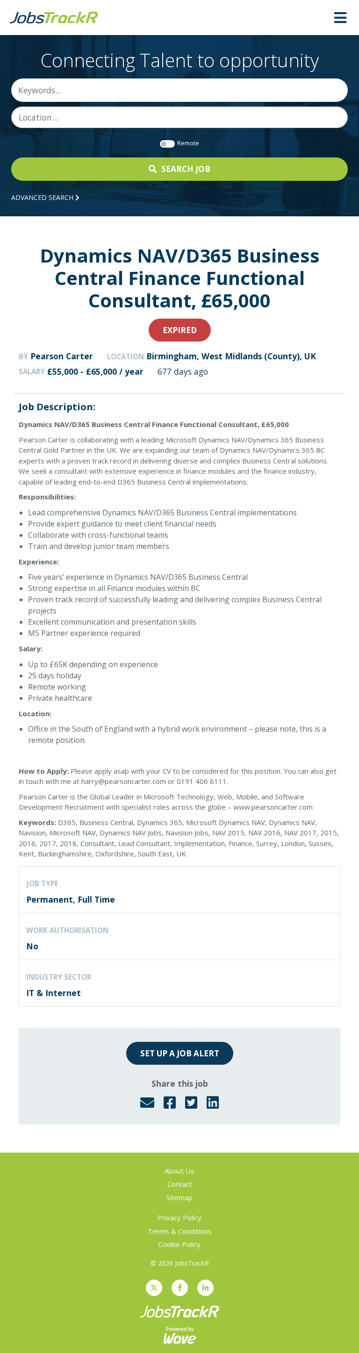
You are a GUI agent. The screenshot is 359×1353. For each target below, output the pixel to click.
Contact (179, 1184)
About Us (179, 1170)
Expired (180, 330)
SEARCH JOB (185, 169)
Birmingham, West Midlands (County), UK (231, 356)
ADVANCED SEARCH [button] (43, 197)
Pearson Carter (61, 356)
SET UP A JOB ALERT (179, 1053)
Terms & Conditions (180, 1231)
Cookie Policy (179, 1244)
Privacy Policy (179, 1217)
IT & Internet (53, 992)
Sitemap (179, 1197)
